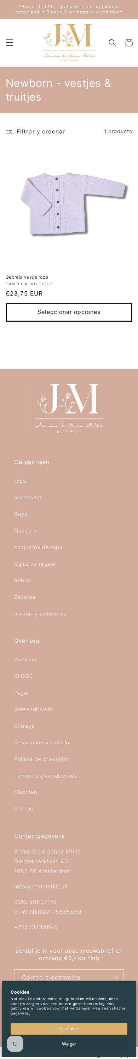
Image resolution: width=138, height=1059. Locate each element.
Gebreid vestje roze (27, 277)
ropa (20, 481)
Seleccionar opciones (69, 312)
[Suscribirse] (115, 978)
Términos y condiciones (45, 776)
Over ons (26, 659)
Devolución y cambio (41, 742)
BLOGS (23, 676)
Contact (24, 808)
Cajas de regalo (34, 564)
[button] (9, 43)
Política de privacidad (42, 759)
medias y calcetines (40, 614)
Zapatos (24, 597)
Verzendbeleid (33, 709)
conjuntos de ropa (38, 547)
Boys (21, 514)
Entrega (24, 726)
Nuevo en (27, 531)
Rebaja (23, 580)
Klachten (26, 792)
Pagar (21, 693)
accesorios (28, 497)
